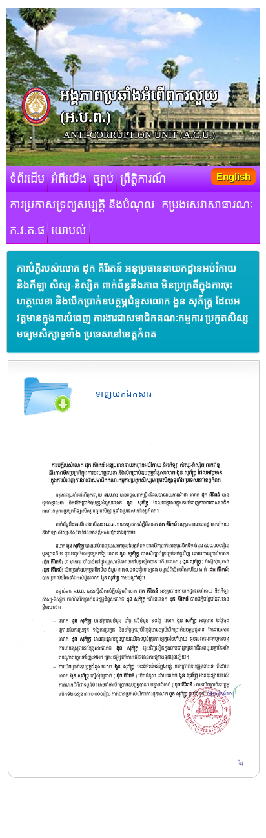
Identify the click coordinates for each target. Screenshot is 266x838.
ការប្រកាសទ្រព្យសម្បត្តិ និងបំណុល (82, 204)
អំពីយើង (69, 178)
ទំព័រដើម (27, 178)
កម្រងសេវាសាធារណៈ (207, 204)
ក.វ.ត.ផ (27, 230)
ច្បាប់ (103, 178)
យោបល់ (69, 230)
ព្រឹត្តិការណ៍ (143, 178)
